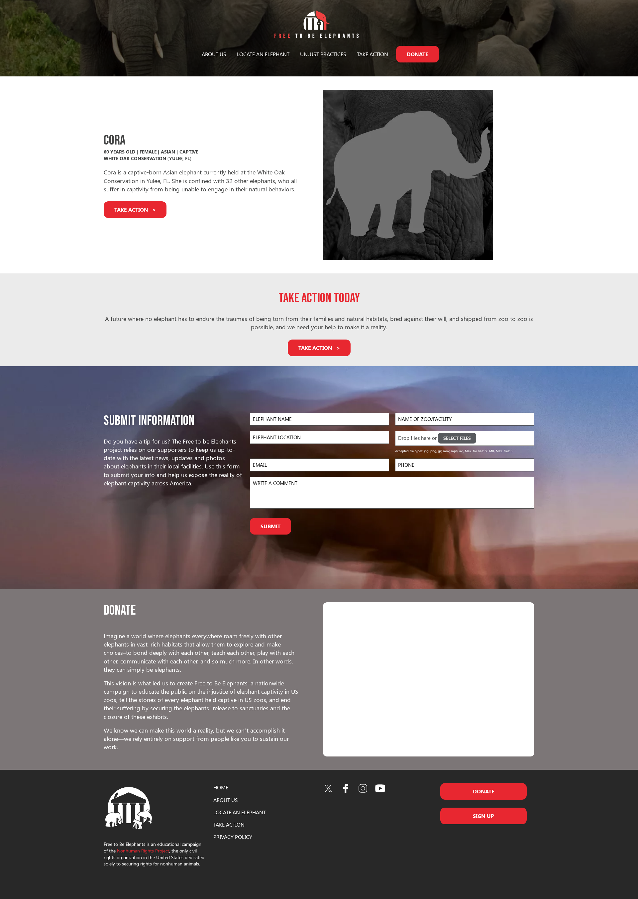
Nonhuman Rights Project (143, 851)
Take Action (372, 53)
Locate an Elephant (263, 53)
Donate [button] (483, 791)
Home (220, 787)
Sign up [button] (483, 815)
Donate (417, 53)
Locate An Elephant (239, 812)
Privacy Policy (232, 836)
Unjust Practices (323, 53)
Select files (457, 438)
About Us (214, 53)
